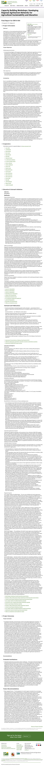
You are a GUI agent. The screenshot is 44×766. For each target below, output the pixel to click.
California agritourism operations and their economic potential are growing (21, 341)
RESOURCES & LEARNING (34, 5)
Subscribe (25, 736)
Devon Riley (8, 178)
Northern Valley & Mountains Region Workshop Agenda (17, 605)
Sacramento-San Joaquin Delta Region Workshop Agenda (17, 602)
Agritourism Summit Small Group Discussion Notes (16, 610)
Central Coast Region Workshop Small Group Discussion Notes (18, 599)
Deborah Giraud (9, 158)
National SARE (19, 744)
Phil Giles (7, 156)
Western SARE (19, 749)
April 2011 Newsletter (10, 289)
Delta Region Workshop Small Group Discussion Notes (16, 596)
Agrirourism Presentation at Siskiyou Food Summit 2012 (17, 340)
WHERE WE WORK (20, 5)
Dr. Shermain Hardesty (10, 159)
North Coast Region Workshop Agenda (13, 603)
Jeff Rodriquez (9, 181)
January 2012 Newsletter (10, 295)
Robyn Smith (8, 183)
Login (32, 3)
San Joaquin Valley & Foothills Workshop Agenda (15, 600)
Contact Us (26, 749)
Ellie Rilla (7, 180)
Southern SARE (19, 748)
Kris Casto (8, 153)
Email (28, 35)
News (34, 3)
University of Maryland (5, 759)
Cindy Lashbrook (9, 164)
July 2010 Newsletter (9, 299)
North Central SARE (20, 746)
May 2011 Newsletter (9, 290)
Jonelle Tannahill (9, 185)
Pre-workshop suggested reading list (13, 298)
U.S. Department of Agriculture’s (28, 759)
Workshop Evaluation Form (11, 296)
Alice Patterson (9, 173)
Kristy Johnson (9, 163)
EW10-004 (32, 24)
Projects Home (3, 744)
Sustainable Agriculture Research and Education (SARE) (18, 758)
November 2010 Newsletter (11, 301)
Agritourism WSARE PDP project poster (13, 343)
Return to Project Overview (37, 726)
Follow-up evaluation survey (11, 303)
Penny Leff (29, 34)
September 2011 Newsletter (11, 293)
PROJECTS (7, 5)
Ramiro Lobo (8, 168)
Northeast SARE (19, 747)
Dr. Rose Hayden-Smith (10, 161)
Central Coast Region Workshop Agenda (13, 607)
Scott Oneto (8, 171)
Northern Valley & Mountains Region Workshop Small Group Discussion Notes (22, 597)
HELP (42, 5)
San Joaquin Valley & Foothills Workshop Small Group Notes (18, 608)
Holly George (8, 154)
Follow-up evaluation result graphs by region (14, 611)
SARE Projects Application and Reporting (8, 748)
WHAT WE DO (12, 5)
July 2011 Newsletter (9, 292)
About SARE (38, 3)
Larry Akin (8, 148)
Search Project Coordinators (6, 747)
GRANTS (26, 5)
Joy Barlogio (8, 149)
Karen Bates (8, 151)
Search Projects (4, 746)
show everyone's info (26, 146)
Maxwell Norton (9, 169)
